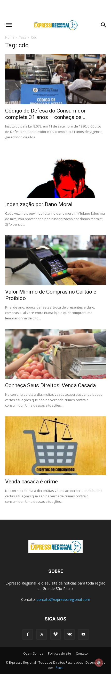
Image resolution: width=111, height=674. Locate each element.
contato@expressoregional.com (63, 599)
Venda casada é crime (31, 481)
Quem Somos (33, 653)
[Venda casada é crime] (55, 445)
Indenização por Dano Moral (39, 204)
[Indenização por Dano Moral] (55, 173)
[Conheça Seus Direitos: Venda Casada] (55, 354)
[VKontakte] (69, 634)
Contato (82, 653)
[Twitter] (41, 634)
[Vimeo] (55, 634)
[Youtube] (83, 634)
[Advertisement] (55, 9)
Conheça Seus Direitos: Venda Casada (50, 385)
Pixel (59, 667)
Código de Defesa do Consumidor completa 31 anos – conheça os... (45, 114)
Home (9, 37)
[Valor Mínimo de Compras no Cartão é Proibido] (55, 260)
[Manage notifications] (99, 662)
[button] (9, 25)
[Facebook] (27, 634)
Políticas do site (59, 653)
